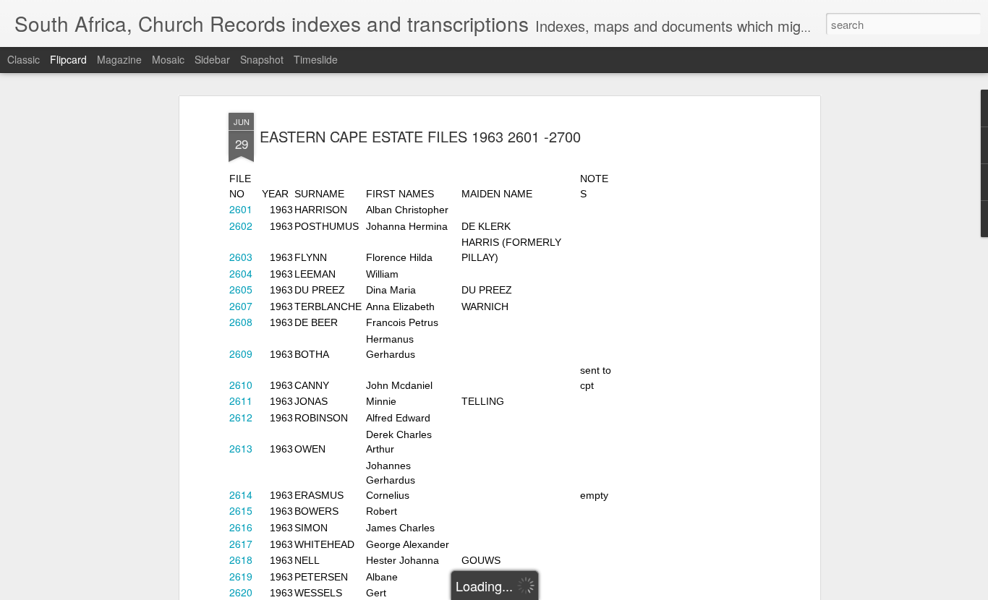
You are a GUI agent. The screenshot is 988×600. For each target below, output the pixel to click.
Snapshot (262, 59)
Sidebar (212, 59)
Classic (23, 59)
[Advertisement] (691, 340)
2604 (240, 273)
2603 (240, 256)
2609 (240, 353)
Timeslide (316, 59)
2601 (240, 209)
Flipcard (68, 59)
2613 (240, 448)
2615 (240, 510)
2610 (240, 384)
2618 (240, 559)
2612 (240, 417)
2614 (240, 494)
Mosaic (168, 59)
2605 (240, 289)
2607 (240, 306)
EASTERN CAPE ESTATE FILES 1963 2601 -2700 (420, 136)
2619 (240, 576)
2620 (240, 592)
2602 (240, 225)
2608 (240, 321)
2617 (240, 543)
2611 (240, 400)
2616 (240, 527)
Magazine (119, 59)
